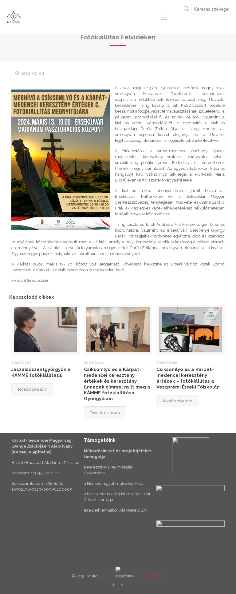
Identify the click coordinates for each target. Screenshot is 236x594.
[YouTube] (122, 585)
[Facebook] (114, 585)
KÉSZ (108, 576)
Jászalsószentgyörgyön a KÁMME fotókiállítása (41, 372)
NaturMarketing (150, 576)
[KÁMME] (13, 17)
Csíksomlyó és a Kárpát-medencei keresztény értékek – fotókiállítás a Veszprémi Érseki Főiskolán (188, 378)
